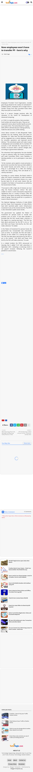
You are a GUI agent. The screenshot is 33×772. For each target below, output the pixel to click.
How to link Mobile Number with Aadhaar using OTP (20, 583)
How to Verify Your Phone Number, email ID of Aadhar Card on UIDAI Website (20, 576)
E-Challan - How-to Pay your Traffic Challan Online (18, 714)
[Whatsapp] (18, 425)
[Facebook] (11, 425)
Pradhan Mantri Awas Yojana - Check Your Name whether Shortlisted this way (20, 568)
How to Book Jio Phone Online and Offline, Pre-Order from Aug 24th (20, 591)
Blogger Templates (15, 767)
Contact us (22, 760)
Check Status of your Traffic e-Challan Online (19, 721)
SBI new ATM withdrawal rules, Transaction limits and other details (20, 621)
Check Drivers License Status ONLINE (18, 598)
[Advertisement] (16, 22)
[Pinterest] (21, 425)
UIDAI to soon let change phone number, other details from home (20, 729)
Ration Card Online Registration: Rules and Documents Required (20, 613)
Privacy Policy (12, 764)
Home (3, 42)
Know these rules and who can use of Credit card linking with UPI (19, 736)
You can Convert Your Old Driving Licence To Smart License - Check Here (20, 628)
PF (6, 42)
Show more (27, 443)
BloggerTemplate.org (16, 768)
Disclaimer (22, 764)
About (15, 760)
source (2, 253)
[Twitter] (14, 425)
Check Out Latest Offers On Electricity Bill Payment (19, 606)
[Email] (25, 425)
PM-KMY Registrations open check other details (19, 561)
